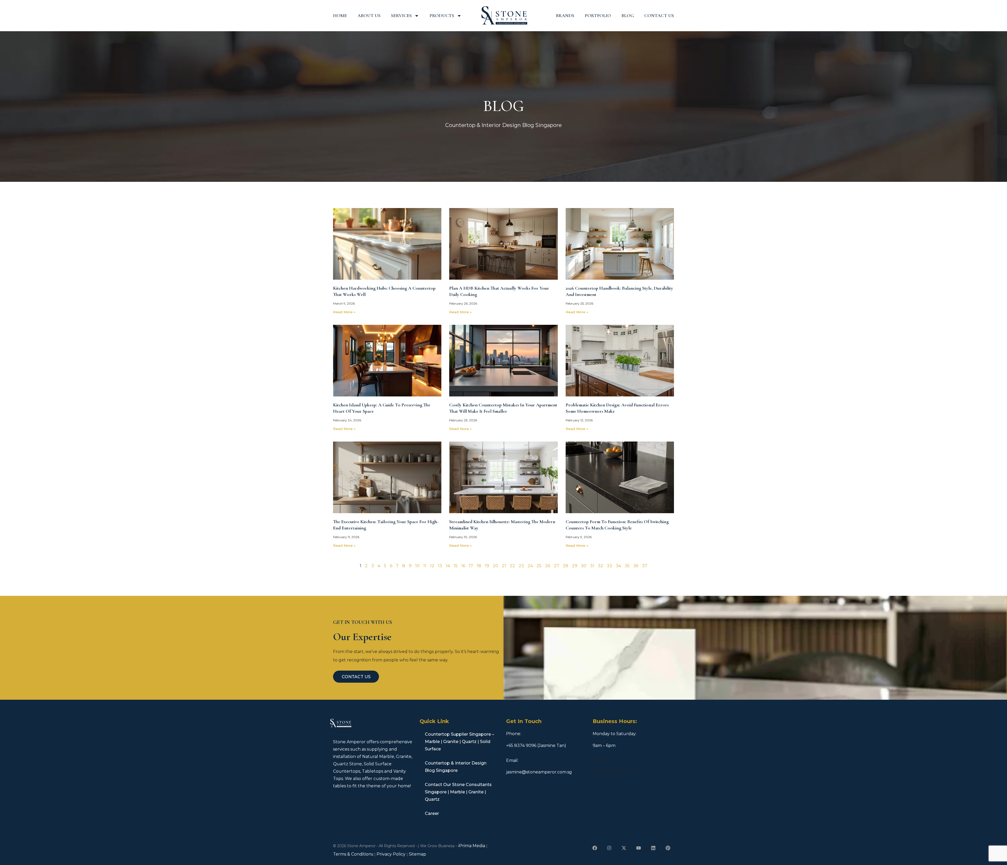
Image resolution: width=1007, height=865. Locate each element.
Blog (628, 15)
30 (583, 565)
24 (530, 565)
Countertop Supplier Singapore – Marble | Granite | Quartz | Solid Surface (459, 741)
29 (574, 565)
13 (440, 565)
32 (600, 565)
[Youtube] (639, 848)
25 (539, 565)
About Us (369, 15)
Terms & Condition (352, 854)
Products (442, 15)
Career (432, 813)
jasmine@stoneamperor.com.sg (539, 772)
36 (635, 565)
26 (547, 565)
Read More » (344, 312)
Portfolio (598, 15)
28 (565, 565)
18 (479, 565)
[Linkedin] (653, 848)
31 (592, 565)
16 (463, 565)
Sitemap (417, 854)
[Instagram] (609, 848)
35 (627, 565)
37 (644, 565)
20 (495, 565)
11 (424, 565)
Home (340, 15)
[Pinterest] (668, 848)
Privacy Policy (391, 854)
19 (487, 565)
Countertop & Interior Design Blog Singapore (455, 767)
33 (609, 565)
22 (512, 565)
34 (618, 565)
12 (432, 565)
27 (556, 565)
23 (521, 565)
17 (471, 565)
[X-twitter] (624, 848)
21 (504, 565)
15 (456, 565)
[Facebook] (594, 848)
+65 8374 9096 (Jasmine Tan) (536, 745)
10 (417, 565)
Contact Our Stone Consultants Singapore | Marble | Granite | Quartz (458, 792)
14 (448, 565)
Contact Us (659, 15)
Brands (565, 15)
